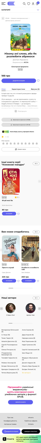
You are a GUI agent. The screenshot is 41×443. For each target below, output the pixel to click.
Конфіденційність (10, 421)
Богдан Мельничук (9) (9, 366)
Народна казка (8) (28, 338)
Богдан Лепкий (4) (29, 369)
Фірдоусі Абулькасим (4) (30, 359)
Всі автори (26, 373)
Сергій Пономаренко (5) (9, 345)
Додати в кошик (19, 80)
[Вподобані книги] (28, 4)
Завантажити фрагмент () (21, 119)
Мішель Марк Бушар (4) (30, 366)
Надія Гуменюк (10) (29, 345)
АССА (26, 62)
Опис (3, 89)
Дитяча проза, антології (12, 20)
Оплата (30, 424)
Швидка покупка (30, 431)
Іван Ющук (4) (27, 353)
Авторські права (10, 424)
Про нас (10, 417)
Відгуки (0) (35, 89)
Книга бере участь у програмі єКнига (22, 131)
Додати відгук (22, 149)
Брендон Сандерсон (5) (10, 369)
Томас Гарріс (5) (7, 338)
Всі (36, 163)
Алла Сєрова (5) (28, 330)
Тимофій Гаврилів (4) (9, 358)
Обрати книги (20, 402)
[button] (39, 249)
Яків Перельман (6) (29, 341)
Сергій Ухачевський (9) (30, 350)
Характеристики (18, 89)
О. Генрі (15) (5, 335)
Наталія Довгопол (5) (9, 341)
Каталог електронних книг (19, 18)
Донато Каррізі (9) (28, 363)
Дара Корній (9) (28, 335)
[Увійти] (33, 4)
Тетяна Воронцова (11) (9, 373)
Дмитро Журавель (20, 60)
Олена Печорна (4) (8, 350)
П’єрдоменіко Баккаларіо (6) (6, 354)
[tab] (3, 89)
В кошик (9, 213)
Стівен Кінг (10, 315)
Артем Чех (30, 315)
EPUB (7, 18)
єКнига (30, 417)
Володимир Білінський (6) (10, 331)
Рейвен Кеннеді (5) (8, 363)
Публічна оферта (30, 421)
